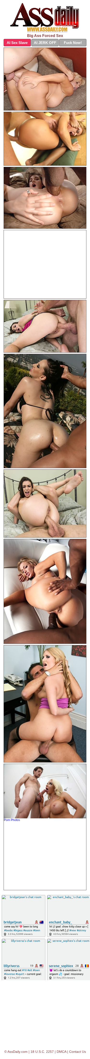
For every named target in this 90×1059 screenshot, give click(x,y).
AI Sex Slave (17, 43)
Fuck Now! (73, 43)
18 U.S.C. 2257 (42, 1052)
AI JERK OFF (45, 43)
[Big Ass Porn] (45, 18)
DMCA (61, 1052)
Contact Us (77, 1052)
